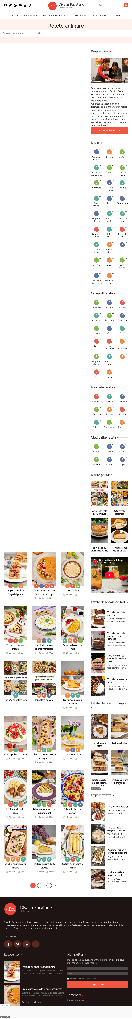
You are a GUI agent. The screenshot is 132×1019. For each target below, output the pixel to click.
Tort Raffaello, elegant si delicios (116, 829)
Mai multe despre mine (109, 130)
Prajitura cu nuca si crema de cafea (119, 782)
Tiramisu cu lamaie (72, 754)
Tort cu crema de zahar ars (119, 549)
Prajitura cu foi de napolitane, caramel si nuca (99, 782)
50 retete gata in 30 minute (99, 512)
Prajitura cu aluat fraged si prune (38, 966)
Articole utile (99, 15)
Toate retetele (80, 15)
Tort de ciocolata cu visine (116, 614)
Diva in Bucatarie (71, 4)
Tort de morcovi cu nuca (117, 681)
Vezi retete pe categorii (54, 15)
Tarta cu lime (72, 590)
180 (49, 885)
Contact (116, 15)
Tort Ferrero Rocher (117, 806)
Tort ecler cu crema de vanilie (99, 549)
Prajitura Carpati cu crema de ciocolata (117, 851)
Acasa (15, 15)
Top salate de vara (44, 699)
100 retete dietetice (119, 512)
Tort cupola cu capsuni (15, 754)
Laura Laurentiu (75, 1000)
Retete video (30, 15)
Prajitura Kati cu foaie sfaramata (115, 874)
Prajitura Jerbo (119, 743)
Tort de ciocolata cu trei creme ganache (116, 636)
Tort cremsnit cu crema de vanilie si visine (116, 658)
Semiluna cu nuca (99, 744)
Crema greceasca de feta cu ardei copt (42, 988)
